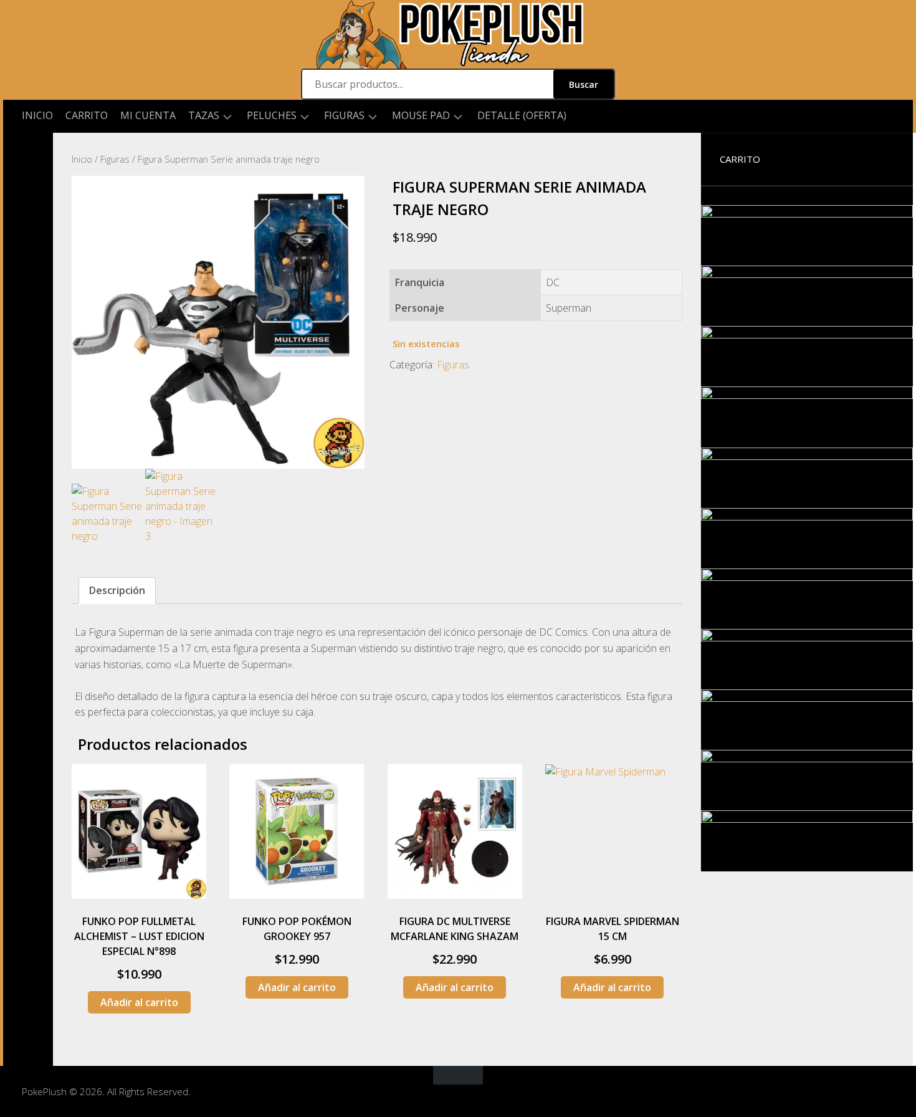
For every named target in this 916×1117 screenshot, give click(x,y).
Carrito (86, 115)
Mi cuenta (148, 115)
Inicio (37, 115)
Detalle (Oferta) (521, 115)
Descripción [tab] (117, 590)
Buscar (583, 84)
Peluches (272, 115)
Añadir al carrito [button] (139, 1002)
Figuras (344, 115)
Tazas (203, 115)
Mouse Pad (421, 115)
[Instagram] (28, 153)
